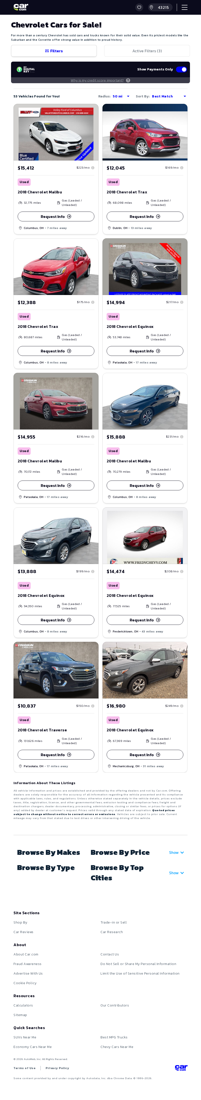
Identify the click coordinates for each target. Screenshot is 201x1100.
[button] (139, 7)
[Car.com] (20, 7)
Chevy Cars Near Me (116, 1046)
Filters (56, 51)
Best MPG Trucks (114, 1037)
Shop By (20, 922)
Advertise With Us (28, 973)
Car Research (111, 932)
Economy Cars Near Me (32, 1046)
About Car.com (25, 954)
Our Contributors (114, 1005)
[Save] (91, 111)
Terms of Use (24, 1068)
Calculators (23, 1005)
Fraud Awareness (27, 963)
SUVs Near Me (24, 1037)
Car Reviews (23, 932)
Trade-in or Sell (113, 922)
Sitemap (20, 1015)
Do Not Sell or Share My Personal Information (138, 963)
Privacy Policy (57, 1068)
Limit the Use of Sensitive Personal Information (140, 973)
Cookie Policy (25, 983)
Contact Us (109, 954)
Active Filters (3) (147, 51)
